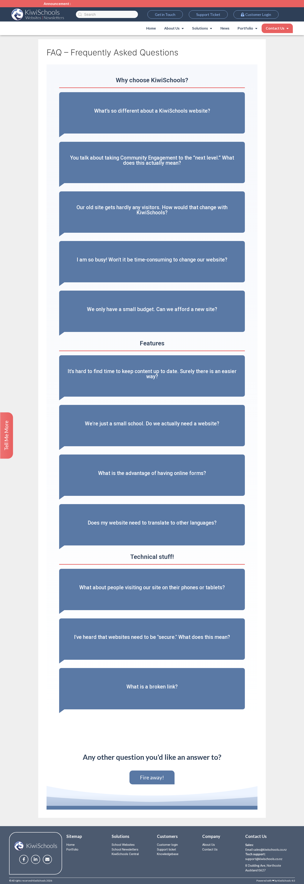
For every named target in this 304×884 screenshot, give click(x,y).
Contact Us (275, 28)
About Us (208, 845)
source (71, 433)
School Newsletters (125, 849)
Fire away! (152, 777)
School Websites (123, 845)
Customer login (167, 845)
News (224, 28)
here (134, 118)
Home (151, 28)
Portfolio (72, 849)
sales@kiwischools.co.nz (270, 849)
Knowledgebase (167, 854)
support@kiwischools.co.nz (263, 859)
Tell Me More (6, 435)
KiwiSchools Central (125, 854)
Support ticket (166, 849)
